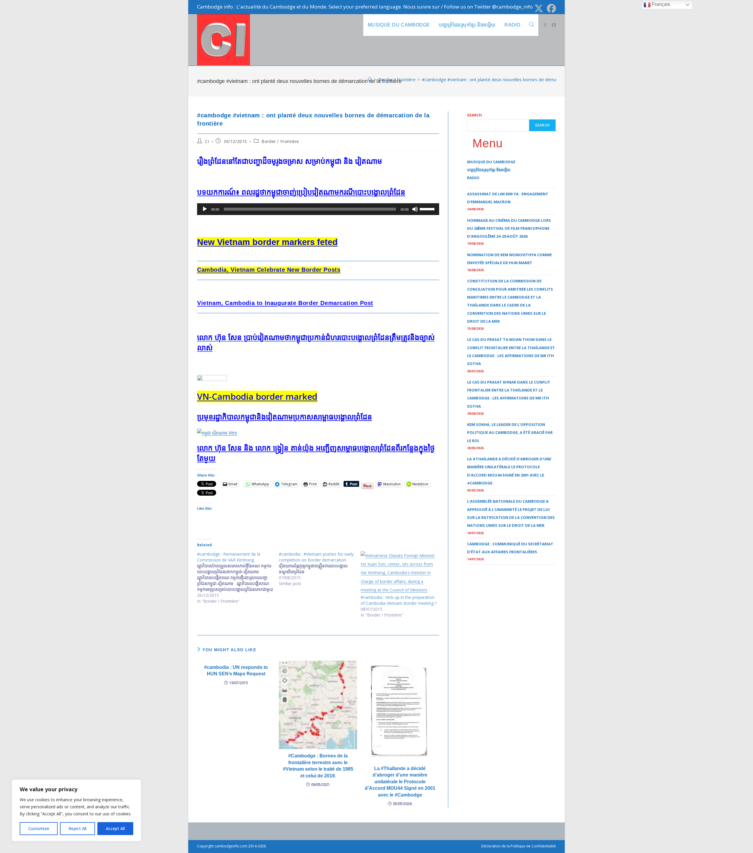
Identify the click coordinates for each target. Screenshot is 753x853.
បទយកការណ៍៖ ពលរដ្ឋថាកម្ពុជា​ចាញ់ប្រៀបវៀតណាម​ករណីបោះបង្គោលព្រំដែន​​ (301, 192)
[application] (318, 209)
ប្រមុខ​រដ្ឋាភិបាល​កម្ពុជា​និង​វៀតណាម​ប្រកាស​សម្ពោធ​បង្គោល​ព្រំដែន (284, 417)
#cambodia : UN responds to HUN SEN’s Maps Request (236, 670)
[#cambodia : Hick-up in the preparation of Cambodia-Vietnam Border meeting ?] (399, 573)
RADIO (473, 177)
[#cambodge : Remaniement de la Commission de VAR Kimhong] (238, 577)
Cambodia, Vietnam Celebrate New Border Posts (268, 269)
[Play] (205, 209)
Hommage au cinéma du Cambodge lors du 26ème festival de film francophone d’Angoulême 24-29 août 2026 (509, 228)
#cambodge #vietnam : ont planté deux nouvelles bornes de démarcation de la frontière (511, 79)
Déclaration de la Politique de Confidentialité (518, 846)
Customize (38, 828)
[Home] (370, 79)
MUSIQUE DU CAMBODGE (491, 161)
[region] (76, 810)
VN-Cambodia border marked (257, 396)
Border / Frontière (280, 141)
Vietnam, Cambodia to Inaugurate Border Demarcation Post (285, 303)
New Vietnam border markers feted (267, 242)
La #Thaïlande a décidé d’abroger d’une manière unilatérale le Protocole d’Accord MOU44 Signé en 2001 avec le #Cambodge (400, 781)
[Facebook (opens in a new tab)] (550, 8)
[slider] (428, 208)
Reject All (77, 828)
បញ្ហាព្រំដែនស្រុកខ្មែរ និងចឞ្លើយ (488, 169)
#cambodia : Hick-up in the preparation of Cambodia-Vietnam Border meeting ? (399, 600)
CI (207, 141)
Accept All (115, 828)
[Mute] (415, 209)
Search (474, 115)
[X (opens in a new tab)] (538, 8)
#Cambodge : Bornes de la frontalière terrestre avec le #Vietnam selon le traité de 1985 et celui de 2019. (318, 765)
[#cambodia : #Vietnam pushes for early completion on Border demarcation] (320, 569)
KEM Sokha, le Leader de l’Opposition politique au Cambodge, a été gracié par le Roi (510, 432)
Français (660, 4)
